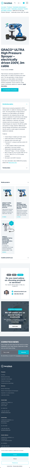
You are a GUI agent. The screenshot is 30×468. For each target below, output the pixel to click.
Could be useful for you (7, 257)
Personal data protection (17, 466)
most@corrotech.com (5, 412)
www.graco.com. (13, 162)
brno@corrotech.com (5, 430)
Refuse (15, 458)
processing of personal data (22, 355)
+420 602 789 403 (18, 294)
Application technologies (6, 379)
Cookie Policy (9, 466)
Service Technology (5, 388)
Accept (15, 454)
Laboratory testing (5, 395)
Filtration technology (5, 381)
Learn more (15, 326)
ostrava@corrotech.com (20, 291)
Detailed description (8, 104)
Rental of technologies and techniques (9, 390)
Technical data (6, 168)
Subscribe (23, 352)
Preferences (15, 462)
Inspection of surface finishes (7, 393)
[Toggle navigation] (27, 3)
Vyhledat (15, 3)
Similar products (5, 182)
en (18, 3)
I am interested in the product (10, 89)
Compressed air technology (7, 383)
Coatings (3, 374)
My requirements (22, 3)
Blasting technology (5, 376)
